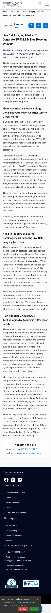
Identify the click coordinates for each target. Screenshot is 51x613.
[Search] (40, 4)
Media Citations (12, 503)
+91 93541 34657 (29, 449)
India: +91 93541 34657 (16, 552)
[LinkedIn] (20, 479)
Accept (34, 609)
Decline (23, 609)
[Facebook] (6, 479)
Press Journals (14, 12)
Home (4, 12)
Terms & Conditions (14, 535)
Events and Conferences (16, 513)
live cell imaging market (18, 50)
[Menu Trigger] (47, 3)
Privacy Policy (11, 531)
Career (8, 498)
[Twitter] (13, 479)
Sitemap (9, 541)
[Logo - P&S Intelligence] (16, 5)
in (45, 25)
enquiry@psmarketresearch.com (26, 453)
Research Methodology (15, 493)
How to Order (11, 526)
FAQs (8, 508)
